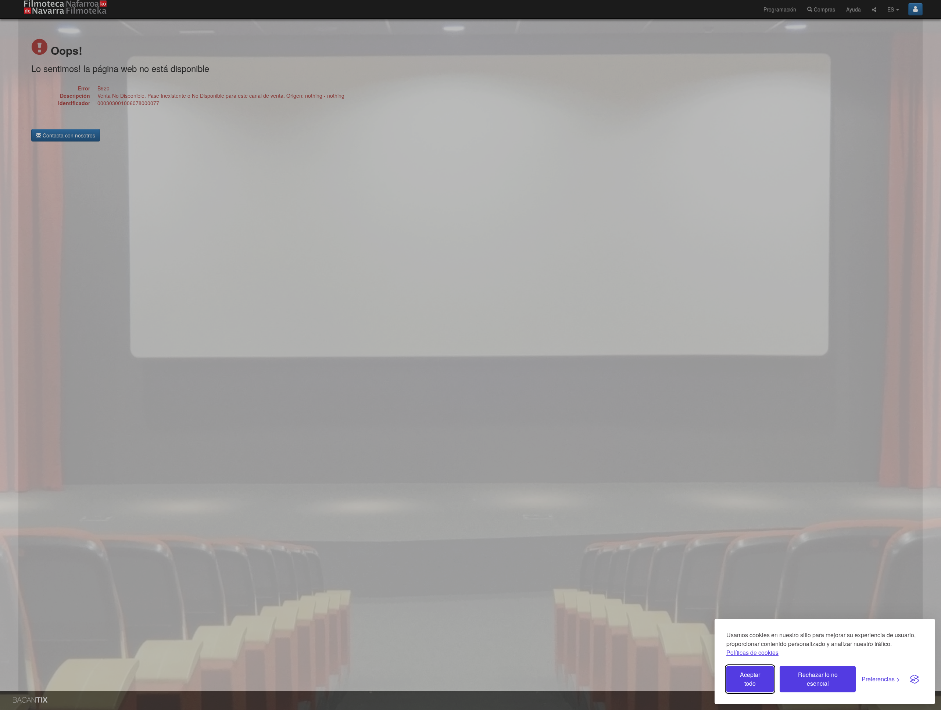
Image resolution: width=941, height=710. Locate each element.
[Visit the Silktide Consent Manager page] (914, 679)
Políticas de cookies (752, 652)
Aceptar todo (750, 679)
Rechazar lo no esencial (818, 679)
